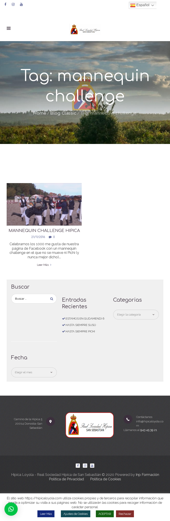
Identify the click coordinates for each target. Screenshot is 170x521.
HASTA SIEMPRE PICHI (80, 331)
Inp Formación (147, 475)
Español (142, 5)
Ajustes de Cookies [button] (76, 513)
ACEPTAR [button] (105, 513)
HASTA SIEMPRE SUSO (81, 325)
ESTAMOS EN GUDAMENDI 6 (85, 318)
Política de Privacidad (66, 479)
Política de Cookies (105, 479)
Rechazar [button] (125, 513)
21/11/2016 (38, 237)
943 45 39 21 (148, 430)
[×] (11, 509)
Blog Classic (63, 113)
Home (39, 113)
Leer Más (46, 513)
